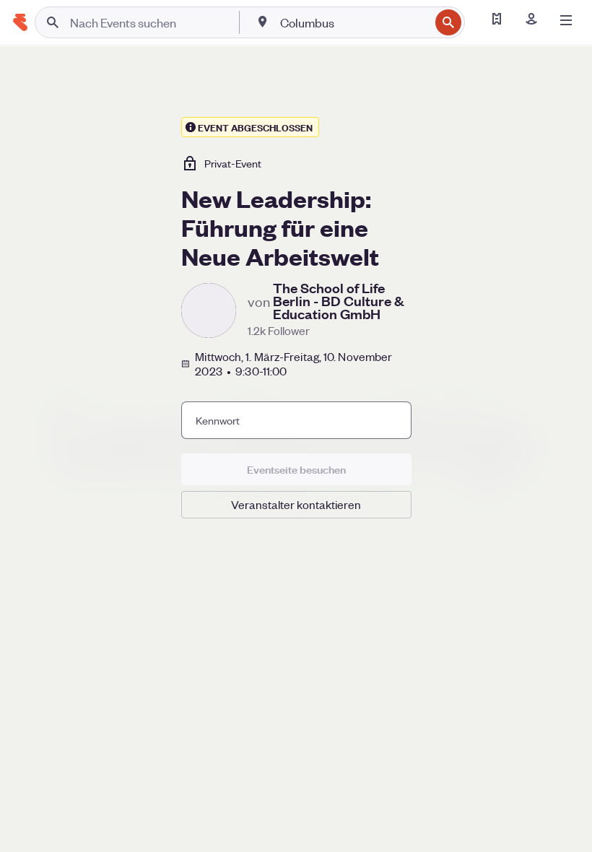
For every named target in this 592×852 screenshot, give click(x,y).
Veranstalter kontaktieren (296, 504)
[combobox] (353, 22)
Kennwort (218, 420)
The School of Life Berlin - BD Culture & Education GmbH (338, 301)
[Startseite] (20, 22)
